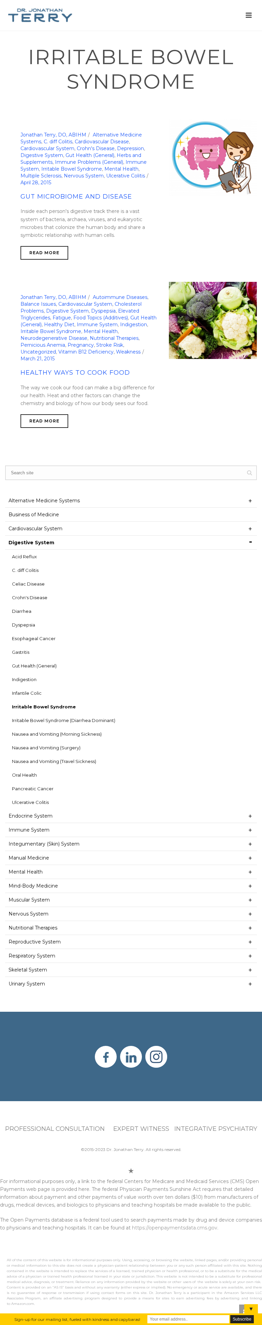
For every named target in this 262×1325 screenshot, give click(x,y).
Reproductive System (35, 942)
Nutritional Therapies (114, 338)
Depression (130, 148)
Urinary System (27, 984)
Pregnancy (81, 345)
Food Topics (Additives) (100, 318)
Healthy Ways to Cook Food (75, 372)
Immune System (97, 324)
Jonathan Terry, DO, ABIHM (53, 135)
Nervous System (84, 176)
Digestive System (158, 104)
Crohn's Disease (96, 148)
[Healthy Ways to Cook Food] (213, 320)
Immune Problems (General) (89, 162)
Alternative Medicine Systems (44, 501)
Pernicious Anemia (42, 345)
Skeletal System (28, 970)
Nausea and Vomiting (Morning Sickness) (57, 734)
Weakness (128, 352)
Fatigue (62, 318)
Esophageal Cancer (34, 638)
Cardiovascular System (47, 148)
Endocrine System (31, 816)
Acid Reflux (24, 556)
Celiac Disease (28, 584)
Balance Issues (38, 304)
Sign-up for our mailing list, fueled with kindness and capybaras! (77, 1319)
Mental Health (121, 169)
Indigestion (133, 324)
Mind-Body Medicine (33, 886)
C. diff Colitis (58, 142)
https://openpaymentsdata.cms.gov (174, 1228)
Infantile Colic (27, 693)
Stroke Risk (109, 345)
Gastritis (20, 652)
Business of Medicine (34, 515)
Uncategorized (38, 352)
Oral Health (24, 775)
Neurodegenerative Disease (53, 338)
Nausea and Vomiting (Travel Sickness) (54, 761)
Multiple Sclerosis (40, 176)
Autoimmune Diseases (120, 297)
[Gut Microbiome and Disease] (213, 158)
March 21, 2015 (37, 359)
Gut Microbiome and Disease (76, 196)
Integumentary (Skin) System (44, 844)
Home (125, 104)
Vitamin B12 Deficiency (86, 352)
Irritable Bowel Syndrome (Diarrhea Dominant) (63, 720)
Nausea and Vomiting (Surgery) (46, 747)
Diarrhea (21, 611)
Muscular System (29, 900)
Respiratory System (32, 956)
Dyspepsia (103, 311)
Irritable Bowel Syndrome (71, 169)
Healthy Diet (59, 324)
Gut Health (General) (90, 155)
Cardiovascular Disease (102, 142)
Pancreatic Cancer (33, 788)
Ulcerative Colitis (125, 176)
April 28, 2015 (35, 182)
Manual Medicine (29, 858)
